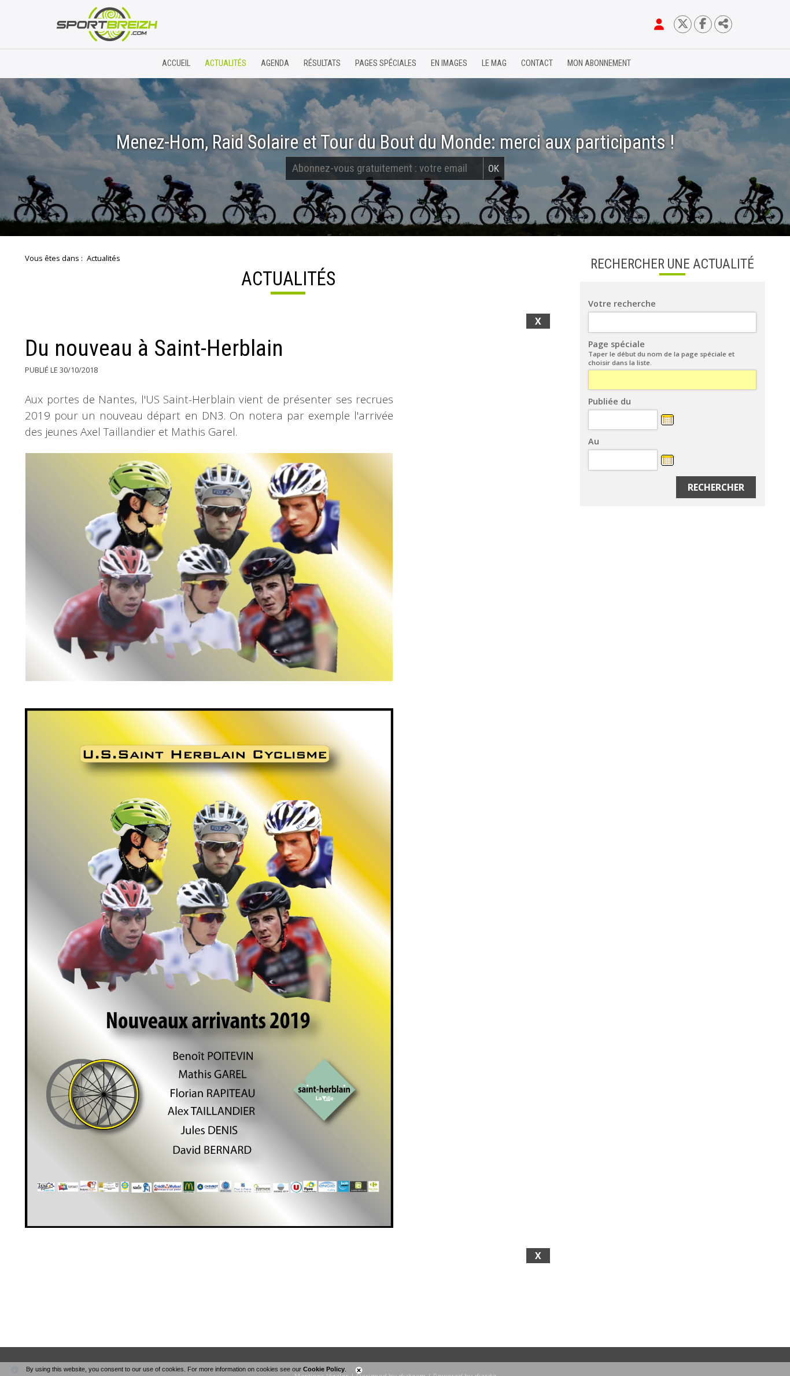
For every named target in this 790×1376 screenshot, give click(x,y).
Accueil (176, 63)
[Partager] (723, 24)
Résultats (322, 63)
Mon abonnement (599, 63)
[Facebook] (703, 24)
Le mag (494, 63)
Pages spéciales (385, 63)
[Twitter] (683, 24)
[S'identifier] (659, 24)
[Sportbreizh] (83, 63)
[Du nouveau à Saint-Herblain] (209, 567)
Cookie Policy (324, 1369)
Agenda (275, 63)
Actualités (225, 63)
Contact (537, 63)
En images (449, 63)
